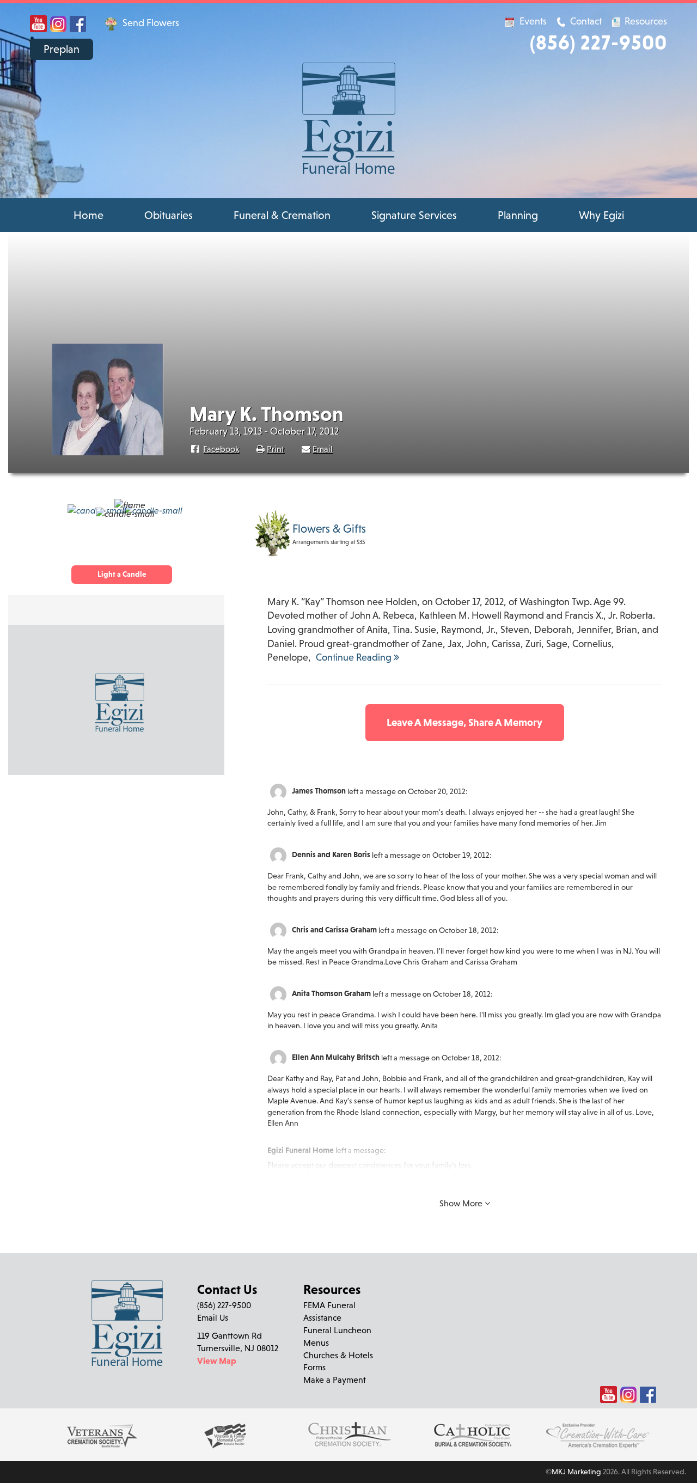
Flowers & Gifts (329, 528)
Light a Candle (121, 574)
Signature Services (414, 215)
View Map (216, 1360)
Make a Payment (334, 1379)
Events (533, 21)
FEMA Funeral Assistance (329, 1311)
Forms (314, 1367)
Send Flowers (149, 22)
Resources (644, 21)
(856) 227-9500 (598, 42)
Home (88, 215)
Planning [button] (518, 215)
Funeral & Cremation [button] (282, 215)
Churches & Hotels (338, 1355)
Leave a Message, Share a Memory (464, 722)
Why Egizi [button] (601, 215)
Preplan (62, 49)
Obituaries (168, 215)
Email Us (212, 1317)
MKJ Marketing (576, 1471)
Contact (586, 21)
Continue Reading (355, 657)
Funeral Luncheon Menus (337, 1336)
